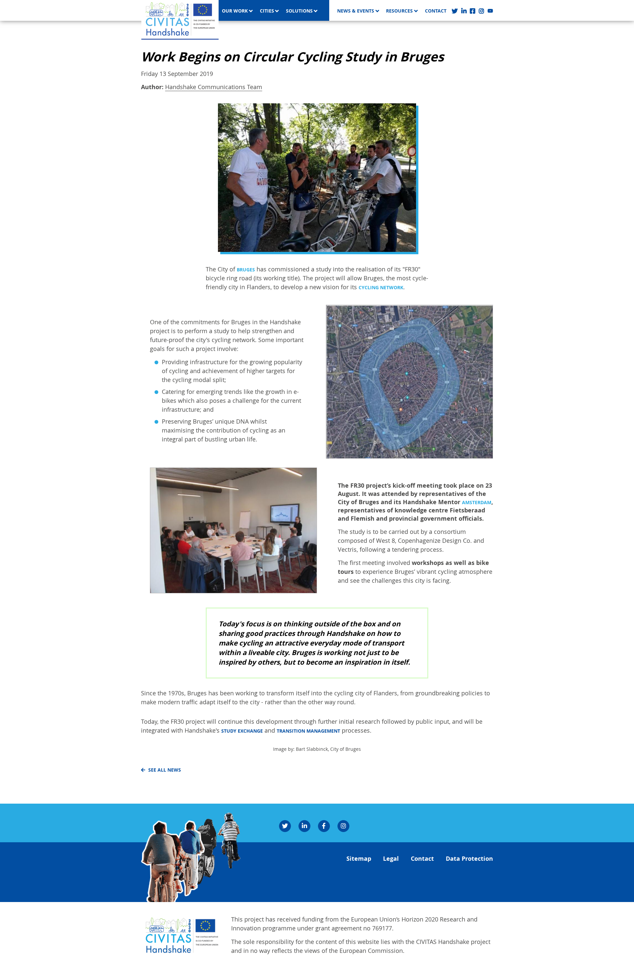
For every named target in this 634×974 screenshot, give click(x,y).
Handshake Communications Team (213, 87)
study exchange (242, 731)
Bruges (246, 269)
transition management (308, 731)
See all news (164, 770)
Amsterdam (476, 502)
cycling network (381, 287)
